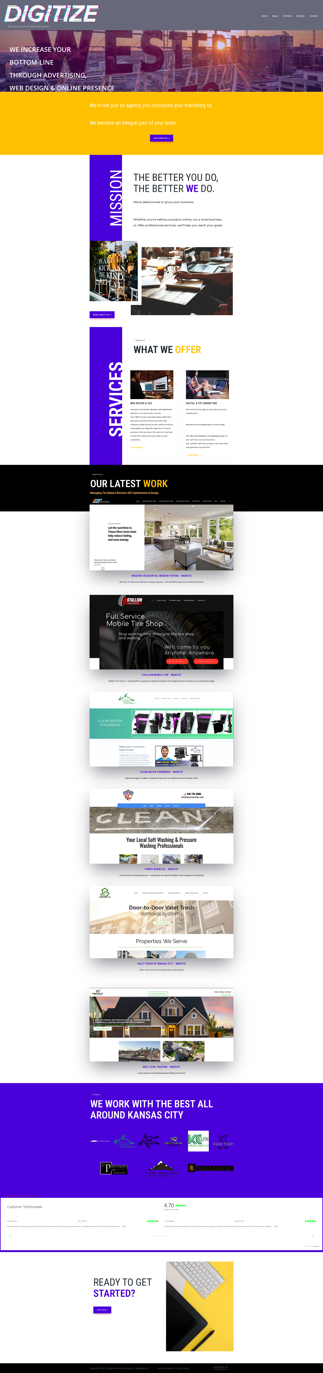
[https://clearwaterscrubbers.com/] (161, 729)
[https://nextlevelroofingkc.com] (161, 1024)
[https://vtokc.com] (161, 922)
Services (301, 16)
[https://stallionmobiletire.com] (161, 632)
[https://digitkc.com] (52, 14)
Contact (314, 16)
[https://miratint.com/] (161, 534)
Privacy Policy (183, 1368)
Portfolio (287, 16)
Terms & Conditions (166, 1368)
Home (264, 16)
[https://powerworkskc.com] (161, 826)
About (275, 16)
